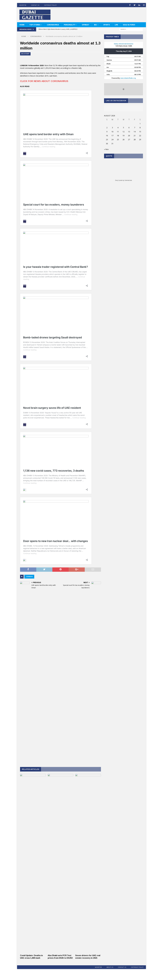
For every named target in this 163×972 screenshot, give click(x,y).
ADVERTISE (22, 5)
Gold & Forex (129, 25)
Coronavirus (53, 25)
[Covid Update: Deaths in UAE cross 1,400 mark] (33, 952)
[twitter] (134, 5)
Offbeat (85, 25)
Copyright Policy (50, 5)
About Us (110, 967)
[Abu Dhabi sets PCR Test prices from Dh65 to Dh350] (60, 952)
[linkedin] (139, 5)
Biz (95, 25)
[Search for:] (131, 29)
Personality (69, 25)
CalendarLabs (128, 180)
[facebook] (130, 5)
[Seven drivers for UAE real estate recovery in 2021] (88, 952)
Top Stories (34, 25)
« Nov (106, 149)
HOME (21, 25)
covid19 (29, 577)
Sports (106, 25)
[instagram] (144, 5)
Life (116, 25)
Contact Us (35, 5)
